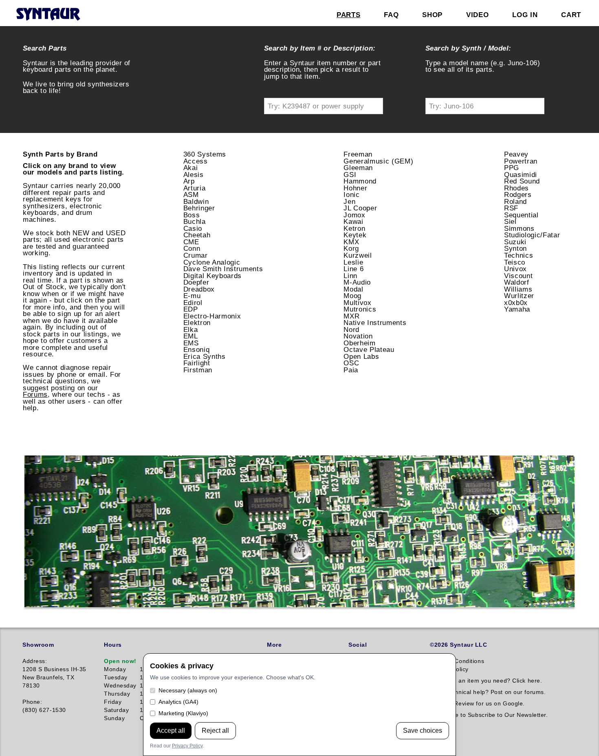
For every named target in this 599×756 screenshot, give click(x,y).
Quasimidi (520, 174)
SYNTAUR (47, 14)
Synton (515, 248)
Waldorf (516, 282)
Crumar (195, 255)
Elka (190, 329)
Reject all (215, 730)
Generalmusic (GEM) (378, 161)
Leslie (353, 262)
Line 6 (353, 268)
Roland (515, 201)
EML (190, 336)
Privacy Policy (187, 746)
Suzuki (515, 241)
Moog (352, 295)
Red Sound (522, 181)
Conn (191, 248)
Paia (351, 370)
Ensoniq (196, 349)
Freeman (358, 154)
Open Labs (361, 356)
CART (571, 14)
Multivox (357, 302)
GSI (350, 174)
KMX (351, 241)
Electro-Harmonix (212, 316)
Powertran (520, 161)
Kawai (353, 221)
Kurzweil (358, 255)
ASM (191, 194)
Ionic (351, 194)
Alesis (193, 174)
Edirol (193, 302)
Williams (518, 289)
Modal (353, 289)
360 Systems (204, 154)
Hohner (355, 188)
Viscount (518, 275)
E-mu (192, 295)
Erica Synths (204, 356)
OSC (351, 363)
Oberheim (359, 343)
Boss (191, 215)
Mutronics (360, 309)
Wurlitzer (519, 295)
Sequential (521, 215)
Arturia (194, 188)
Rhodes (516, 188)
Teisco (514, 262)
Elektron (197, 322)
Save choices (422, 730)
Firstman (197, 370)
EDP (190, 309)
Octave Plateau (369, 349)
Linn (350, 275)
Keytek (355, 235)
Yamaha (517, 309)
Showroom (38, 644)
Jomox (354, 215)
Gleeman (358, 167)
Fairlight (196, 363)
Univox (515, 268)
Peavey (516, 154)
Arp (189, 181)
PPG (511, 167)
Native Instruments (375, 322)
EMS (191, 343)
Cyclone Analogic (211, 262)
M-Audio (357, 282)
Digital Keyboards (212, 275)
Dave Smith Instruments (223, 268)
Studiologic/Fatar (532, 235)
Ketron (354, 228)
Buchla (194, 221)
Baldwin (196, 201)
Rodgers (518, 194)
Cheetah (197, 235)
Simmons (519, 228)
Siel (510, 221)
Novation (358, 336)
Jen (349, 201)
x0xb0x (516, 302)
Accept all (170, 730)
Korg (351, 248)
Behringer (199, 208)
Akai (190, 167)
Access (195, 161)
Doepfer (196, 282)
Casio (192, 228)
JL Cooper (360, 208)
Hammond (360, 181)
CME (191, 241)
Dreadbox (199, 289)
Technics (518, 255)
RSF (511, 208)
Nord (351, 329)
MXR (351, 316)
